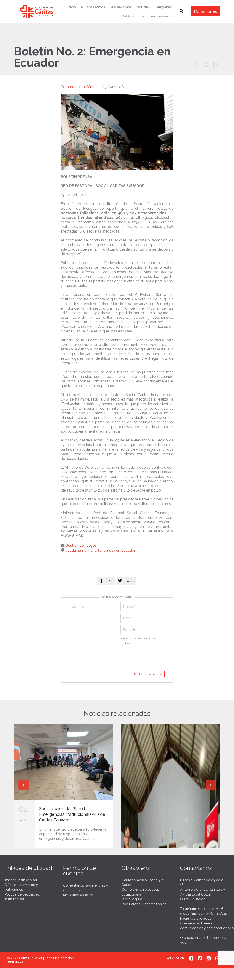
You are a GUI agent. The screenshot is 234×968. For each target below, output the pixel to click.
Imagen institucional (21, 880)
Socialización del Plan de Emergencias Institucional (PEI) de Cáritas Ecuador (72, 814)
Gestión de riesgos (81, 545)
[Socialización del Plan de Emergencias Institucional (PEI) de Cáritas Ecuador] (63, 762)
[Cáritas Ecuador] (36, 11)
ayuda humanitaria (80, 550)
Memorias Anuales (78, 895)
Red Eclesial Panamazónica (144, 904)
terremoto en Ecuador (116, 550)
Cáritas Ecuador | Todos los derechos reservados (41, 959)
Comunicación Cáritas (79, 87)
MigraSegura (132, 899)
